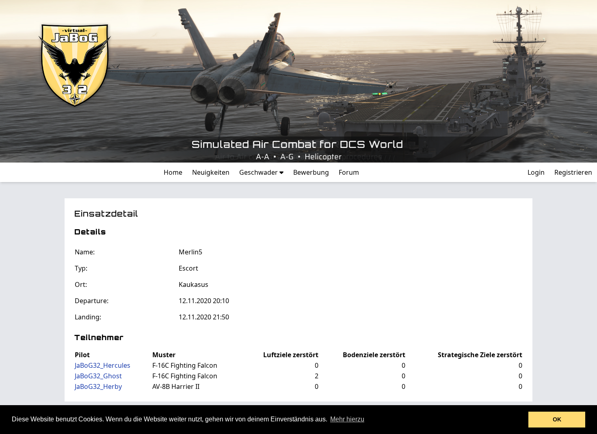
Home (173, 172)
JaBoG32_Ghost (98, 375)
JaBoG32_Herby (98, 386)
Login (536, 172)
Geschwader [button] (259, 172)
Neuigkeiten (210, 172)
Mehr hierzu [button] (347, 419)
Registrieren (573, 172)
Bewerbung (311, 172)
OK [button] (557, 419)
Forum (349, 172)
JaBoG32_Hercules (102, 365)
